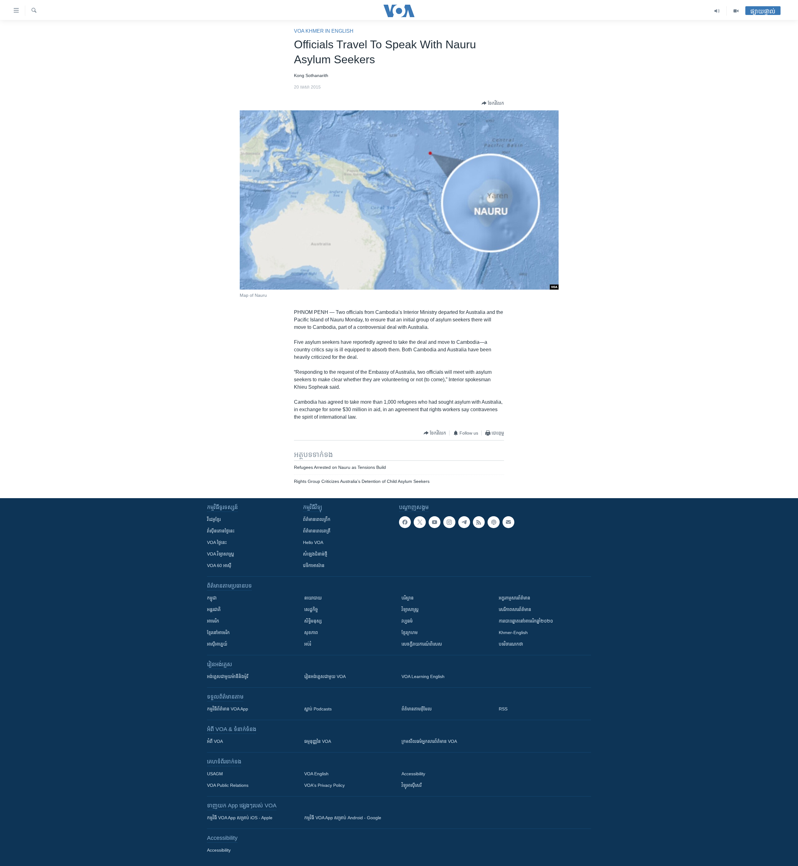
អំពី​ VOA (215, 741)
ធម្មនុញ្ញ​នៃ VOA (317, 741)
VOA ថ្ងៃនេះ (217, 542)
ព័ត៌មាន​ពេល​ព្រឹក (316, 519)
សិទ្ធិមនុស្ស (313, 620)
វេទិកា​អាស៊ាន (313, 565)
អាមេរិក (213, 620)
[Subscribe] (508, 522)
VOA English (316, 773)
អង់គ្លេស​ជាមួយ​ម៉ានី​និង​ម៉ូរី (227, 676)
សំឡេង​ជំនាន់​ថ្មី (315, 553)
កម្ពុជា (212, 597)
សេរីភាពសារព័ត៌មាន (515, 609)
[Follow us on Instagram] (449, 522)
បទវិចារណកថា (511, 644)
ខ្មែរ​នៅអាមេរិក (218, 632)
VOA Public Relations (227, 785)
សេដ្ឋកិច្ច (311, 609)
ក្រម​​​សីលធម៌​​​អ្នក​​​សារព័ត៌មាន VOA (429, 741)
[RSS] (479, 522)
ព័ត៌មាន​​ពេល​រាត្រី (316, 530)
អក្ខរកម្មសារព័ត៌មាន (514, 597)
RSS (503, 708)
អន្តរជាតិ (214, 609)
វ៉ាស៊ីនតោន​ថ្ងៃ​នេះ (220, 530)
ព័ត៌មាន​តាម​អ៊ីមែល (416, 708)
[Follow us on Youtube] (434, 522)
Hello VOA (313, 542)
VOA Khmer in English (323, 31)
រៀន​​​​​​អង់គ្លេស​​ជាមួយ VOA (325, 676)
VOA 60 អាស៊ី (219, 565)
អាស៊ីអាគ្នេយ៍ (217, 644)
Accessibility (413, 773)
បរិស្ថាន (407, 597)
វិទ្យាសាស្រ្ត (410, 609)
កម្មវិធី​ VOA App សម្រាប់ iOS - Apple (239, 817)
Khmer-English (513, 632)
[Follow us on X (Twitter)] (419, 522)
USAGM (215, 773)
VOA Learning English (423, 676)
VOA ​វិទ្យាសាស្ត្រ (220, 553)
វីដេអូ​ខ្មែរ (214, 519)
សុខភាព (311, 632)
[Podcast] (493, 522)
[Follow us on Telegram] (464, 522)
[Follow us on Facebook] (405, 522)
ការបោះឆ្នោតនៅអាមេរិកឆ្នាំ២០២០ (526, 620)
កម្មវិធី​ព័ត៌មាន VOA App (227, 708)
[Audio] (717, 11)
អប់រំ (307, 644)
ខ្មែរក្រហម (409, 632)
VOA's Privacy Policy (324, 785)
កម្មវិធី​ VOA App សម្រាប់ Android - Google (342, 817)
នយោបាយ (313, 597)
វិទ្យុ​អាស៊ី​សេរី (411, 785)
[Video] (736, 11)
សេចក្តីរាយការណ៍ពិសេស (421, 644)
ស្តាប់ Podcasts (318, 708)
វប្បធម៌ (407, 620)
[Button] (493, 103)
